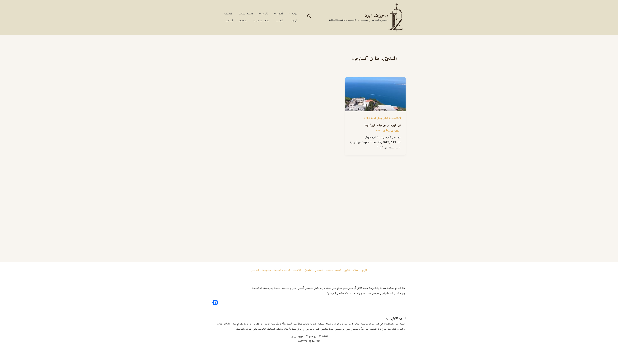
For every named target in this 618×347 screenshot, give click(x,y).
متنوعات (243, 20)
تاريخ (294, 13)
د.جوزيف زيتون (376, 15)
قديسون (228, 13)
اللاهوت (280, 20)
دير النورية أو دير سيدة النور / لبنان (382, 125)
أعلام (280, 13)
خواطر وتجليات (261, 20)
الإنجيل (293, 20)
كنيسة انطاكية (245, 13)
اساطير (229, 20)
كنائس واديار (382, 118)
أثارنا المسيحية (395, 118)
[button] (309, 17)
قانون (265, 13)
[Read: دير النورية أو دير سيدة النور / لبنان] (375, 94)
